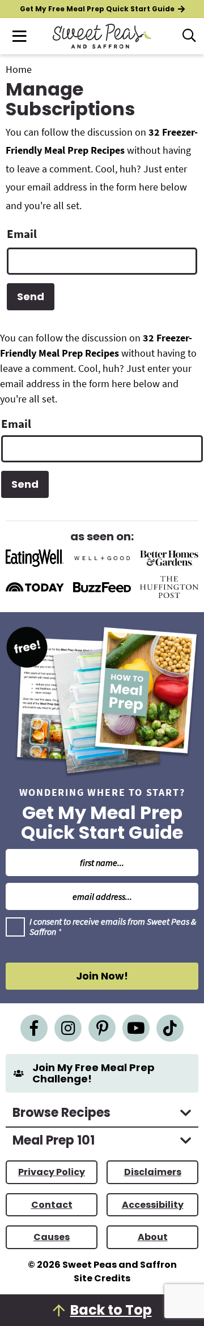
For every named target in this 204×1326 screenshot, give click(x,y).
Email (22, 233)
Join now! (102, 976)
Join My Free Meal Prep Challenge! (93, 1073)
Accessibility (153, 1204)
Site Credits (102, 1278)
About (153, 1236)
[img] (34, 1028)
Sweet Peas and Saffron (102, 36)
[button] (19, 36)
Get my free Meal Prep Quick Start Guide (97, 9)
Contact (52, 1204)
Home (19, 69)
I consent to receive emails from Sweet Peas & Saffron (112, 927)
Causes (51, 1236)
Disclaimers (152, 1171)
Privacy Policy (51, 1171)
